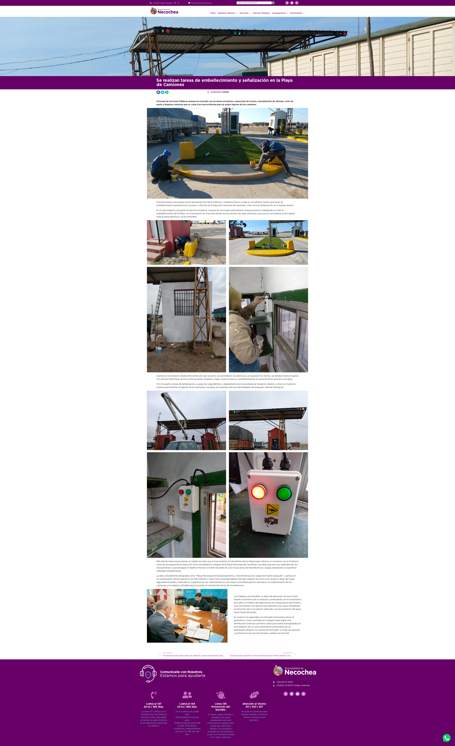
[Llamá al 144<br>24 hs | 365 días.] (187, 695)
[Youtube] (292, 3)
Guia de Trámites (261, 13)
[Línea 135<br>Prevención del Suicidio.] (221, 695)
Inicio (213, 13)
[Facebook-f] (287, 3)
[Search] (273, 2)
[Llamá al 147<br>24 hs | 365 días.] (153, 695)
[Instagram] (296, 3)
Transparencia (279, 13)
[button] (158, 92)
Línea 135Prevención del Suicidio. (220, 707)
